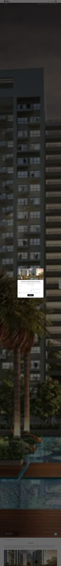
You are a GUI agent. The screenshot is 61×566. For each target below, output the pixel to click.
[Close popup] (42, 269)
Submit (30, 295)
